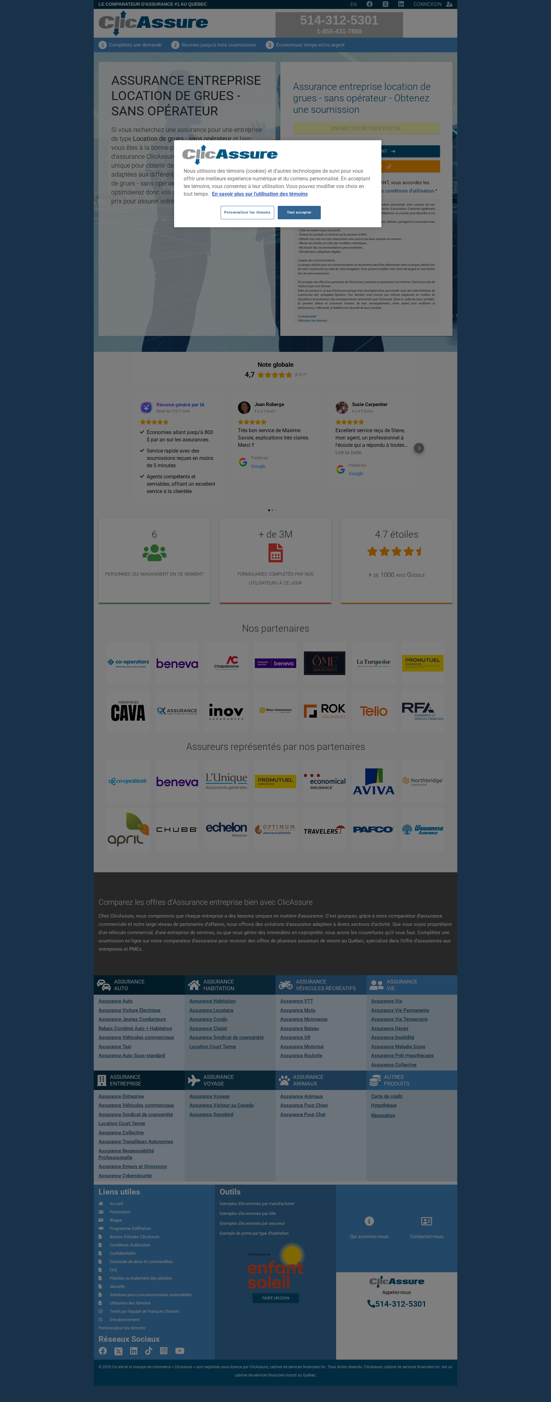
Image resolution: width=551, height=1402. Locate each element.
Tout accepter (299, 212)
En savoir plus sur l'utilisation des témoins (260, 194)
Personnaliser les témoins (247, 212)
